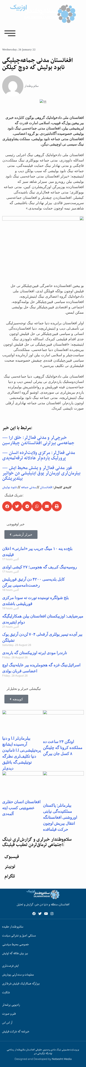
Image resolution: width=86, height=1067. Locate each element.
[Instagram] (52, 914)
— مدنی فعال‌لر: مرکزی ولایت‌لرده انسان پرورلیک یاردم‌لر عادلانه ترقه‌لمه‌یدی (38, 455)
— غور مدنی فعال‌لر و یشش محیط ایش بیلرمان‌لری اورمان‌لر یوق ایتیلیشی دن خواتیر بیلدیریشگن (41, 473)
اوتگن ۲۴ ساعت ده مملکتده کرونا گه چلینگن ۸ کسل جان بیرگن (62, 747)
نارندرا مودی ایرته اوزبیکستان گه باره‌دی (34, 652)
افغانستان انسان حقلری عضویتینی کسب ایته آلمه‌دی (21, 807)
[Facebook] (34, 914)
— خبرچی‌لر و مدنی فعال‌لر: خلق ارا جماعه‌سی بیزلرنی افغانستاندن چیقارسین (38, 440)
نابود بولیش (9, 487)
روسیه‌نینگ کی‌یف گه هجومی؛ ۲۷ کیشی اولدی (39, 567)
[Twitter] (40, 914)
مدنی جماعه (28, 487)
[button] (7, 506)
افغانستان (46, 487)
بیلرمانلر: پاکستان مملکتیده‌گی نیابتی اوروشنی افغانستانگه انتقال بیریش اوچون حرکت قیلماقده (60, 817)
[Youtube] (46, 914)
